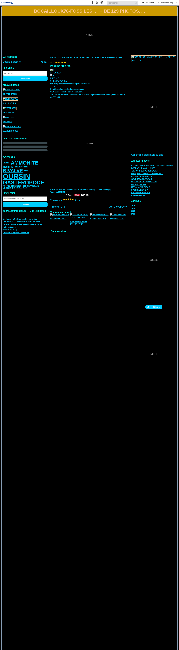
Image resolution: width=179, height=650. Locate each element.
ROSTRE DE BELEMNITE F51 (144, 182)
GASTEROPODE (23, 182)
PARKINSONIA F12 (139, 195)
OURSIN (16, 176)
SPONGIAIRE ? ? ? (139, 190)
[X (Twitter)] (97, 2)
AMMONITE (24, 162)
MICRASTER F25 (138, 185)
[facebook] (92, 2)
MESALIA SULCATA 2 (140, 187)
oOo (26, 170)
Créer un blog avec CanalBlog (16, 233)
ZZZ (24, 186)
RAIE (25, 188)
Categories (99, 57)
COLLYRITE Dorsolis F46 (142, 176)
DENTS (19, 188)
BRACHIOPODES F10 (140, 193)
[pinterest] (101, 2)
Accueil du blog (10, 230)
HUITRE (8, 166)
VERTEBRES (9, 188)
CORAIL (6, 163)
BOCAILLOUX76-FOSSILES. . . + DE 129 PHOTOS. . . (70, 57)
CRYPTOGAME (33, 186)
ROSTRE (6, 186)
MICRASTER (16, 186)
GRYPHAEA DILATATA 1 (141, 179)
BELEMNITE (21, 167)
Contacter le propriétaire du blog (147, 155)
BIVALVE (13, 170)
